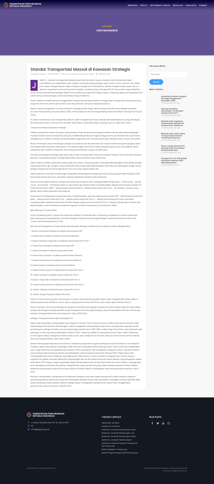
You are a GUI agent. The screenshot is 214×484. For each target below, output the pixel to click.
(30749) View (104, 74)
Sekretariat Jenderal (110, 423)
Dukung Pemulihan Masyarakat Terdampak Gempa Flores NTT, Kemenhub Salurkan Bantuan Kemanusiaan (172, 111)
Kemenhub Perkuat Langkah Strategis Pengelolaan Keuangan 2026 (173, 98)
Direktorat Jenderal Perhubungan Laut (118, 433)
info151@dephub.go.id (40, 429)
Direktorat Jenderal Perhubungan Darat (119, 429)
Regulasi (178, 5)
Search (156, 82)
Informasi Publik (160, 5)
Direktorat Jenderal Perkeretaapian (117, 440)
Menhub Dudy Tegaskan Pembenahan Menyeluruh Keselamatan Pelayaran (172, 123)
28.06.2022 (54, 74)
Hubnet (203, 5)
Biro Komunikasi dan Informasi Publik (78, 74)
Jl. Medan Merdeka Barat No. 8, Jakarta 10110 (49, 422)
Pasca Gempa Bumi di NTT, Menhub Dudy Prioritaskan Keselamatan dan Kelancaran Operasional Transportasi (173, 148)
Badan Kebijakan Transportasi (114, 449)
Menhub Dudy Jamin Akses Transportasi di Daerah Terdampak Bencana (173, 136)
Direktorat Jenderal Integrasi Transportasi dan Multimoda (119, 444)
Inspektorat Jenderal (110, 426)
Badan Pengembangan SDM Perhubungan (120, 453)
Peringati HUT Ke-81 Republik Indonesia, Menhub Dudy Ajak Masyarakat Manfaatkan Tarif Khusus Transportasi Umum (174, 160)
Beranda (133, 5)
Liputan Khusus (39, 74)
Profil (144, 5)
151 (32, 426)
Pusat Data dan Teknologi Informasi (41, 468)
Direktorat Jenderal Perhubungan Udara (119, 436)
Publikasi (191, 5)
